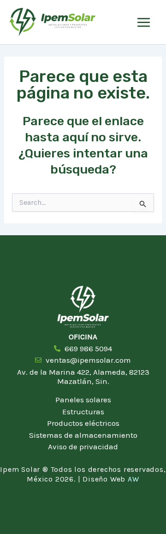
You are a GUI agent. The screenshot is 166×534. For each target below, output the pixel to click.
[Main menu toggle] (143, 22)
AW (133, 479)
